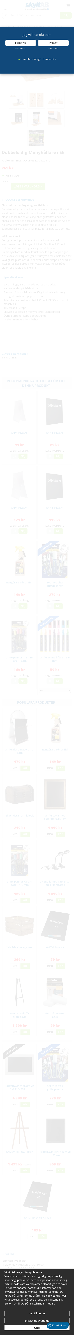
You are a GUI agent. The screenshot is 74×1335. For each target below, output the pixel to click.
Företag (20, 42)
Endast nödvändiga (37, 1320)
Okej (37, 1327)
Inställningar (37, 1313)
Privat (53, 42)
